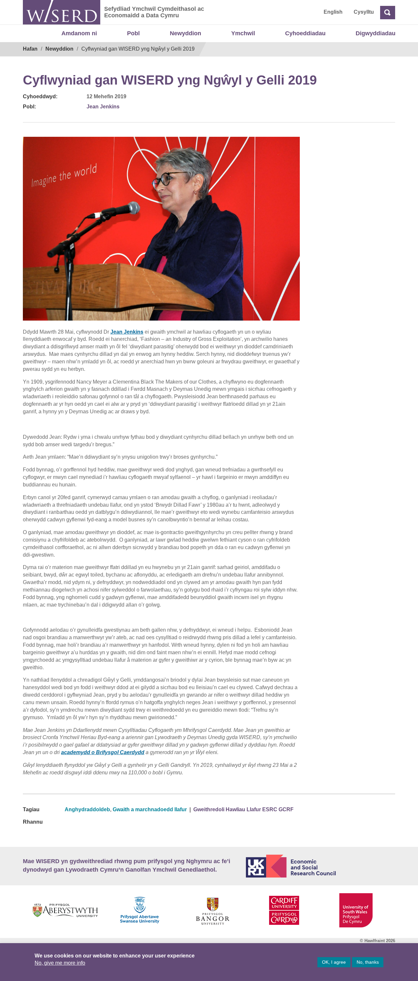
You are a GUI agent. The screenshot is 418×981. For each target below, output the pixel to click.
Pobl (133, 33)
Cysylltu (364, 12)
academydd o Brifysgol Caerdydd (102, 752)
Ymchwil (243, 33)
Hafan (30, 49)
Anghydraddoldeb (87, 809)
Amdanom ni (79, 33)
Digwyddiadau (375, 33)
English (333, 12)
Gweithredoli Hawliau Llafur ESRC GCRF (243, 809)
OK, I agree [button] (334, 962)
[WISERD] (61, 12)
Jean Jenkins (103, 106)
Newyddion (185, 33)
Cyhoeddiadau (305, 33)
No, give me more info (60, 963)
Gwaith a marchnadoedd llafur (150, 809)
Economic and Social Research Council (320, 866)
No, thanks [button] (368, 962)
